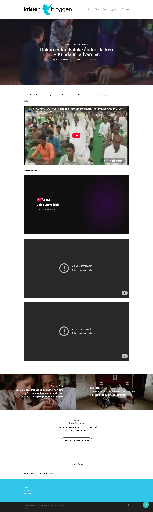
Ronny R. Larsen (80, 44)
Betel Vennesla (29, 493)
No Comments (92, 60)
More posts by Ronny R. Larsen (76, 440)
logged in (36, 473)
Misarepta (27, 490)
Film (68, 44)
